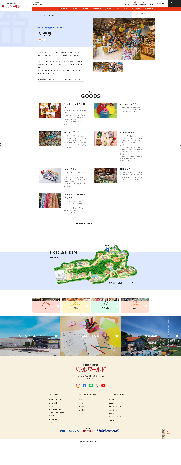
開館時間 (135, 4)
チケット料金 (53, 403)
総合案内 (137, 9)
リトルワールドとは (115, 400)
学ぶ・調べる (124, 9)
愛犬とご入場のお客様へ (56, 413)
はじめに (65, 9)
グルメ (86, 9)
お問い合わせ (113, 413)
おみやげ (98, 9)
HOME (138, 13)
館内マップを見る (115, 282)
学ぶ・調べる (113, 410)
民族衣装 (110, 9)
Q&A (50, 422)
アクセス (152, 4)
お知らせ (150, 9)
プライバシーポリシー (116, 417)
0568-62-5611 (92, 378)
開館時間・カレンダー (56, 400)
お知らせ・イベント (115, 407)
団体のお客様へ (54, 419)
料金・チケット (143, 4)
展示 (76, 9)
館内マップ (127, 4)
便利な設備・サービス (56, 409)
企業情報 (112, 420)
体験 (80, 413)
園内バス (51, 416)
